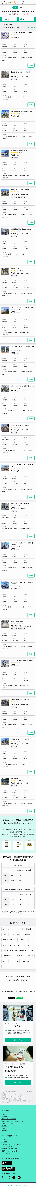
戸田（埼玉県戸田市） (9, 940)
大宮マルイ (6, 966)
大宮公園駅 (26, 961)
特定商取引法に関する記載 (9, 1149)
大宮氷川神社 (19, 956)
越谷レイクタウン (8, 929)
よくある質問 (5, 1139)
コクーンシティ (14, 945)
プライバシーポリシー (7, 1146)
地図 (21, 7)
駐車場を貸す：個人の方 (8, 1119)
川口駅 (5, 934)
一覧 (15, 7)
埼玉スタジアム (16, 934)
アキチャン (4, 1128)
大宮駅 (5, 961)
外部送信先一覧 (6, 1153)
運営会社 (4, 1126)
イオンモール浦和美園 (24, 929)
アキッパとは (5, 1114)
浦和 (4, 945)
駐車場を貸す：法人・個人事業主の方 (12, 1121)
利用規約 (4, 1142)
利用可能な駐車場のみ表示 (11, 27)
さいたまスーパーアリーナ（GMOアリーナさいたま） (18, 950)
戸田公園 (27, 934)
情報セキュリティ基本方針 (9, 1151)
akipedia (4, 1130)
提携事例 (4, 1116)
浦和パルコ (24, 940)
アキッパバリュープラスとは (9, 1123)
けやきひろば (27, 945)
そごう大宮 (15, 961)
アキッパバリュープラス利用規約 (11, 1144)
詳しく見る (18, 1040)
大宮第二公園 (7, 956)
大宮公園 (30, 956)
